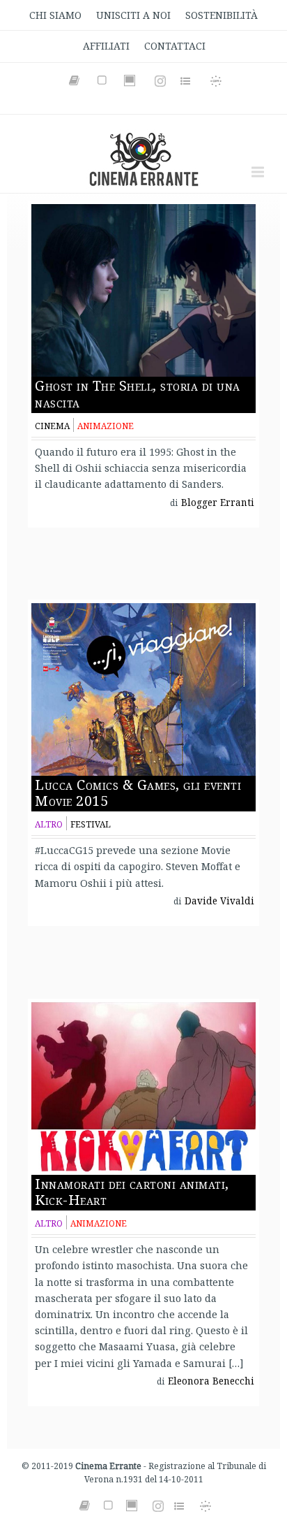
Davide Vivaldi (219, 901)
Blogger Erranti (217, 502)
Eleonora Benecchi (211, 1381)
